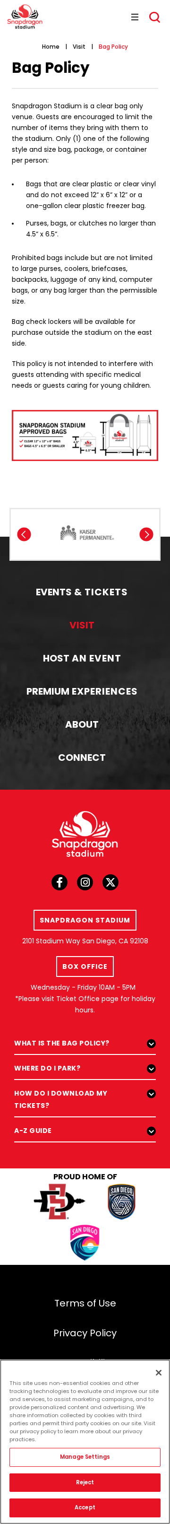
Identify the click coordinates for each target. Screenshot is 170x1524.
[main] (85, 244)
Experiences (82, 691)
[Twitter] (110, 885)
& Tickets (82, 592)
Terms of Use (85, 1303)
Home (51, 47)
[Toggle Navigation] (133, 17)
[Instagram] (85, 885)
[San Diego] (84, 1244)
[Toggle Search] (155, 17)
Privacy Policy (85, 1333)
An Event (82, 658)
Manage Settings (85, 1457)
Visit (79, 47)
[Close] (158, 1372)
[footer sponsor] (87, 533)
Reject (85, 1482)
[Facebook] (59, 885)
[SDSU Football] (60, 1203)
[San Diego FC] (121, 1203)
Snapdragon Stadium (24, 16)
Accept (85, 1507)
